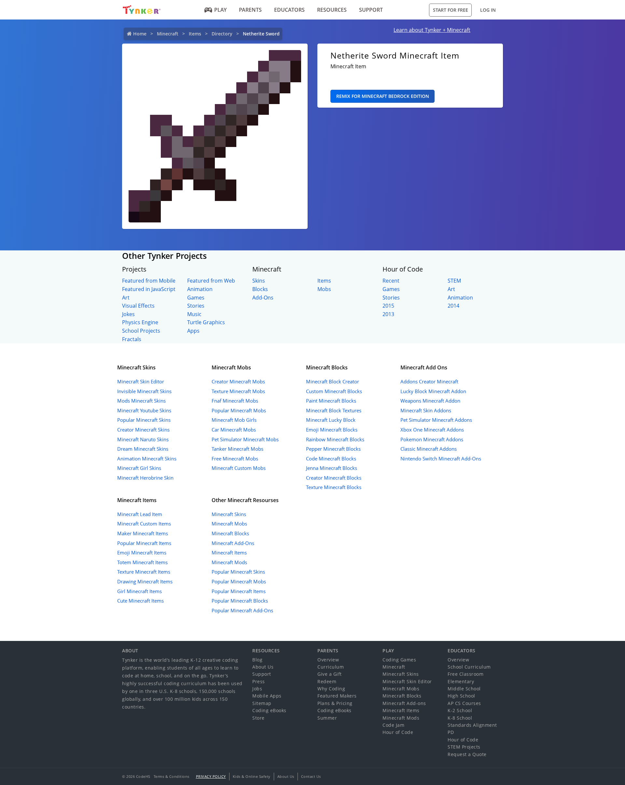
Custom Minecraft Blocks (334, 391)
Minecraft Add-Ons (233, 543)
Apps (193, 330)
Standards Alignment (472, 725)
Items (195, 34)
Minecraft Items (229, 552)
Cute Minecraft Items (140, 600)
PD (451, 732)
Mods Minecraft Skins (141, 400)
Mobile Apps (267, 696)
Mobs (324, 289)
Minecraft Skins (229, 514)
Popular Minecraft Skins (144, 420)
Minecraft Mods (229, 562)
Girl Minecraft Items (139, 591)
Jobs (257, 688)
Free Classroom (465, 674)
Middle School (464, 688)
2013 (388, 314)
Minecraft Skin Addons (425, 410)
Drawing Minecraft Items (145, 581)
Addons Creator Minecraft (429, 381)
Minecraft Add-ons (404, 703)
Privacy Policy (211, 776)
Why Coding (331, 688)
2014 (453, 305)
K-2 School (460, 710)
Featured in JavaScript (148, 289)
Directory (222, 34)
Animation (200, 289)
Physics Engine (140, 322)
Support (371, 9)
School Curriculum (469, 667)
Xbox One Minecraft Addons (432, 429)
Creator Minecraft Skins (143, 429)
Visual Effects (138, 305)
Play (220, 9)
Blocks (260, 289)
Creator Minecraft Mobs (238, 381)
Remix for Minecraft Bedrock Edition (382, 96)
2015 (388, 305)
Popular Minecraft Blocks (240, 600)
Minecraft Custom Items (144, 523)
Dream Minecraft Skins (142, 449)
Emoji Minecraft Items (141, 552)
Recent (390, 280)
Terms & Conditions (171, 776)
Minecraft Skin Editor (140, 381)
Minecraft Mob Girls (234, 420)
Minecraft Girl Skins (139, 468)
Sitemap (261, 703)
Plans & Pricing (335, 703)
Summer (327, 718)
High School (461, 696)
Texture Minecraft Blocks (333, 487)
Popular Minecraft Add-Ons (242, 610)
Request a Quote (467, 754)
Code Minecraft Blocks (331, 458)
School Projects (141, 330)
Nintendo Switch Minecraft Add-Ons (440, 458)
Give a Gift (329, 674)
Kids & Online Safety (252, 776)
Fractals (131, 339)
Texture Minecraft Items (143, 571)
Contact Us (311, 776)
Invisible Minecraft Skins (144, 391)
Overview (328, 660)
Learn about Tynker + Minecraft (432, 29)
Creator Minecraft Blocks (333, 477)
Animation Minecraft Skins (146, 458)
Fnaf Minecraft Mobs (235, 400)
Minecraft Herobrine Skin (145, 477)
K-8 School (460, 718)
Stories (195, 305)
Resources (332, 9)
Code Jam (393, 725)
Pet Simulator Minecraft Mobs (245, 439)
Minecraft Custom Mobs (239, 468)
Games (195, 297)
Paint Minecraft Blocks (331, 400)
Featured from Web (211, 280)
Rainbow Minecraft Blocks (335, 439)
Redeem (326, 681)
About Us (262, 667)
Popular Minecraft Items (144, 543)
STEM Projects (464, 747)
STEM (454, 280)
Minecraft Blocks (230, 533)
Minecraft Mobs (229, 523)
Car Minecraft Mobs (234, 429)
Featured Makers (337, 696)
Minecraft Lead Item (139, 514)
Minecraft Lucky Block (330, 420)
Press (258, 681)
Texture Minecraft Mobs (238, 391)
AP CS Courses (464, 703)
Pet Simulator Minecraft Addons (436, 420)
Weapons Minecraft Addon (430, 400)
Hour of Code (397, 732)
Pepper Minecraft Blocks (333, 449)
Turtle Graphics (206, 322)
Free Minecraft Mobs (235, 458)
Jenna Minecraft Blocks (331, 468)
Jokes (128, 314)
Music (194, 314)
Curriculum (330, 667)
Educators (289, 9)
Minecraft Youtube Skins (144, 410)
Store (258, 718)
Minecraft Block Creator (332, 381)
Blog (257, 660)
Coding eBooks (269, 710)
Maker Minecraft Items (142, 533)
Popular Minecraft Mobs (239, 410)
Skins (258, 280)
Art (126, 297)
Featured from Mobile (148, 280)
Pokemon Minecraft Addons (431, 439)
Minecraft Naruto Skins (143, 439)
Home (139, 34)
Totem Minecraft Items (142, 562)
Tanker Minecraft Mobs (237, 449)
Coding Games (399, 660)
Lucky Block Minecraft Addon (433, 391)
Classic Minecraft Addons (428, 449)
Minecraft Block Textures (333, 410)
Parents (250, 9)
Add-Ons (262, 297)
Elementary (461, 681)
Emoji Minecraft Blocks (331, 429)
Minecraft (167, 34)
